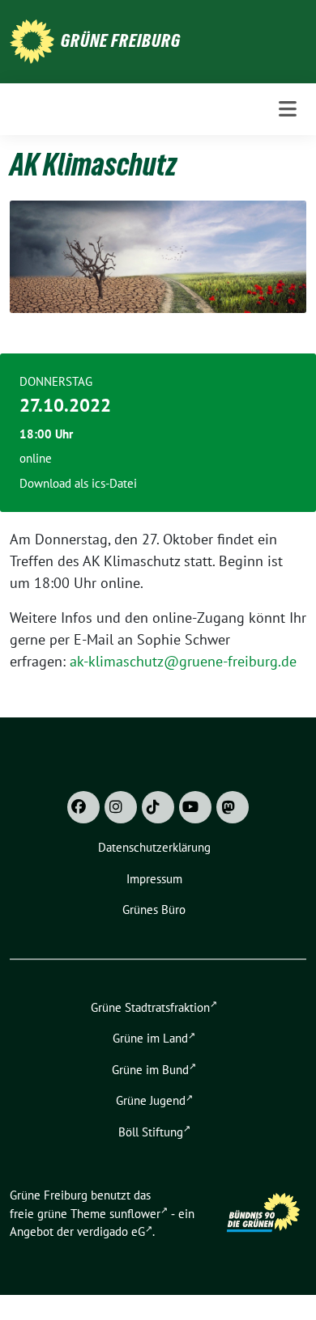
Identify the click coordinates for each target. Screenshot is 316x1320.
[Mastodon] (232, 807)
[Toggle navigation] (287, 109)
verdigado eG (111, 1231)
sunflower (134, 1213)
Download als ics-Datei (78, 483)
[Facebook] (83, 807)
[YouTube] (195, 807)
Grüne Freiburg (121, 40)
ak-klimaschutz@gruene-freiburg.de (185, 661)
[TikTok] (158, 807)
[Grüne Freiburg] (32, 40)
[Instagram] (121, 807)
